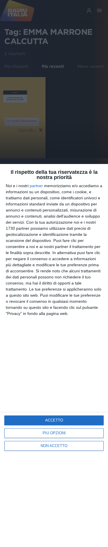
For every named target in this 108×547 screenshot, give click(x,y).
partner (36, 186)
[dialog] (54, 355)
